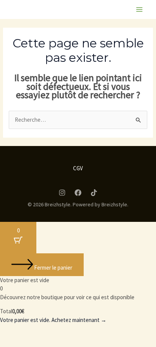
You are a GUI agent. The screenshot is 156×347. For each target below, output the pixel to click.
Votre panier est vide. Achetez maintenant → (53, 319)
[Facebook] (78, 192)
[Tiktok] (93, 192)
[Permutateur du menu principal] (139, 9)
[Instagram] (62, 192)
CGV (78, 168)
